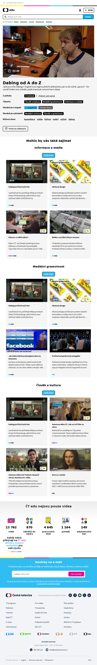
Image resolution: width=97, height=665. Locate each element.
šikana (16, 22)
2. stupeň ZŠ (30, 107)
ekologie (49, 22)
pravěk (31, 22)
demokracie (40, 22)
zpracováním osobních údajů (48, 584)
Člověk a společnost (53, 113)
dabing (71, 119)
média (40, 119)
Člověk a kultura (32, 101)
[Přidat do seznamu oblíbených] (44, 163)
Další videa (48, 155)
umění (55, 119)
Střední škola (46, 107)
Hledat (88, 17)
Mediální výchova (33, 113)
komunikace (29, 119)
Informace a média (73, 101)
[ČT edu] (8, 11)
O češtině (29, 96)
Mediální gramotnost (52, 101)
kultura (47, 119)
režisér (63, 119)
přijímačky (23, 22)
